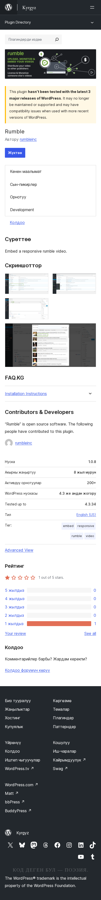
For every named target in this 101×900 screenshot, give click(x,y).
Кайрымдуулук (69, 760)
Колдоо (17, 222)
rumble (77, 536)
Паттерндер (64, 726)
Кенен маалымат (26, 171)
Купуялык (14, 726)
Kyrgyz (22, 832)
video (90, 536)
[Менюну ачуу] (93, 7)
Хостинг (12, 717)
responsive (85, 526)
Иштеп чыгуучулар (22, 760)
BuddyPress (18, 810)
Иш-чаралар (64, 751)
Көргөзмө (62, 700)
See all (90, 633)
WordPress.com (21, 784)
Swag (60, 768)
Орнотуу (18, 196)
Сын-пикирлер (23, 184)
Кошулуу (61, 742)
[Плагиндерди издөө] (57, 39)
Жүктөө (15, 153)
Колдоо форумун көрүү (27, 670)
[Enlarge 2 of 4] (89, 280)
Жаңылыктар (17, 709)
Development (22, 209)
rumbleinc (28, 139)
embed (68, 526)
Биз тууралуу (18, 700)
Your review (15, 633)
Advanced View (19, 550)
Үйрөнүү (13, 742)
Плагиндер (63, 717)
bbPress (15, 801)
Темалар (61, 709)
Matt (12, 793)
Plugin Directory (18, 22)
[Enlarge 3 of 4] (41, 304)
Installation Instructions (26, 393)
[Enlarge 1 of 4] (41, 280)
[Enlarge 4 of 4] (89, 329)
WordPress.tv (19, 768)
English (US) (86, 515)
